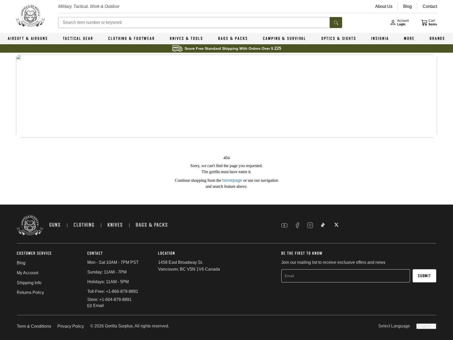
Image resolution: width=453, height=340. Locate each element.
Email (98, 305)
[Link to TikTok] (323, 225)
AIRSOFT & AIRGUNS (28, 38)
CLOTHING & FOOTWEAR (131, 38)
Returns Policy (30, 292)
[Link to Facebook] (297, 225)
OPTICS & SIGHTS (338, 38)
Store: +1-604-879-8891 (109, 299)
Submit (424, 275)
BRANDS (437, 38)
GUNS (55, 225)
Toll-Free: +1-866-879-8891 (112, 291)
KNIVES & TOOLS (186, 38)
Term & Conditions (34, 326)
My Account (27, 273)
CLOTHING (84, 225)
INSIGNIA (380, 38)
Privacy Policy (70, 326)
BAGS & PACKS (233, 38)
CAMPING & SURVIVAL (284, 38)
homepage (232, 180)
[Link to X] (336, 225)
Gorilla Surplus (119, 326)
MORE (409, 38)
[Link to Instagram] (310, 225)
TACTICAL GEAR (78, 38)
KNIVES (115, 225)
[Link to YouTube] (284, 225)
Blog (21, 263)
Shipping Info (29, 283)
